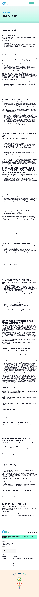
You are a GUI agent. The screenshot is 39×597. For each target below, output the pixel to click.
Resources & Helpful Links (28, 558)
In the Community (5, 560)
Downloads (26, 563)
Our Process (15, 556)
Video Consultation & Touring (18, 565)
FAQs (14, 563)
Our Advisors (4, 558)
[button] (36, 3)
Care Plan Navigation (16, 560)
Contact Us (32, 3)
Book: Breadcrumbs (27, 561)
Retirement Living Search (17, 558)
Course (25, 560)
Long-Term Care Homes (17, 561)
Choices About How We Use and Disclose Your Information (18, 208)
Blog (24, 556)
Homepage (4, 556)
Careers (3, 561)
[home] (6, 3)
